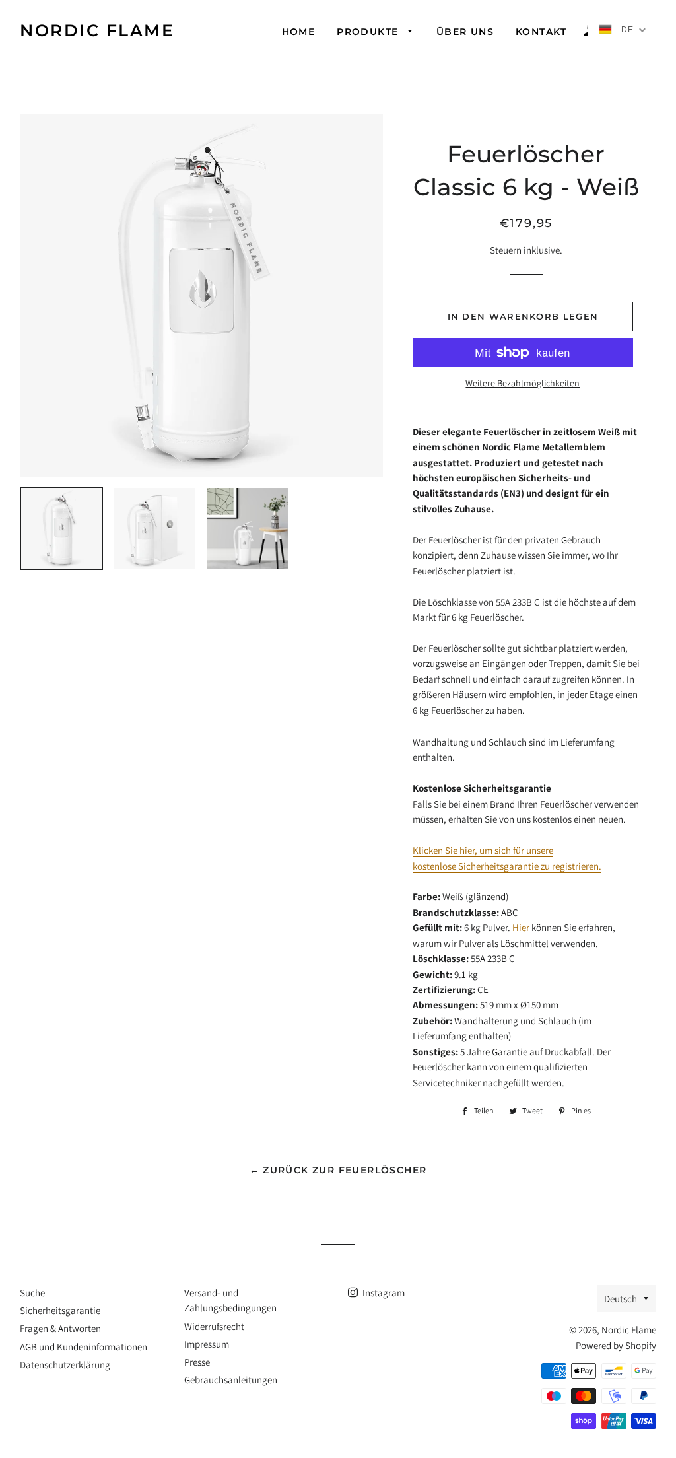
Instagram (382, 1292)
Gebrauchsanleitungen (230, 1379)
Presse (197, 1362)
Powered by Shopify (616, 1345)
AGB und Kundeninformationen (83, 1346)
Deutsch (620, 1298)
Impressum (206, 1344)
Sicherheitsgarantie (60, 1310)
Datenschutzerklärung (65, 1364)
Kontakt (541, 32)
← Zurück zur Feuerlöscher (338, 1170)
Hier (520, 927)
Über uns (465, 32)
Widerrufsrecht (214, 1326)
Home (299, 32)
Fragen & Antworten (60, 1328)
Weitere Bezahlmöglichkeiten (522, 383)
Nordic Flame (97, 30)
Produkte (369, 32)
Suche (32, 1292)
